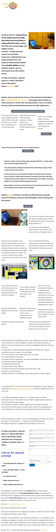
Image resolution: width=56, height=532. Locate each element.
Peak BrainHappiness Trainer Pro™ (21, 388)
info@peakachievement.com (16, 504)
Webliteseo (44, 530)
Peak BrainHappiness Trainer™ (15, 100)
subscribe (10, 86)
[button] (28, 11)
